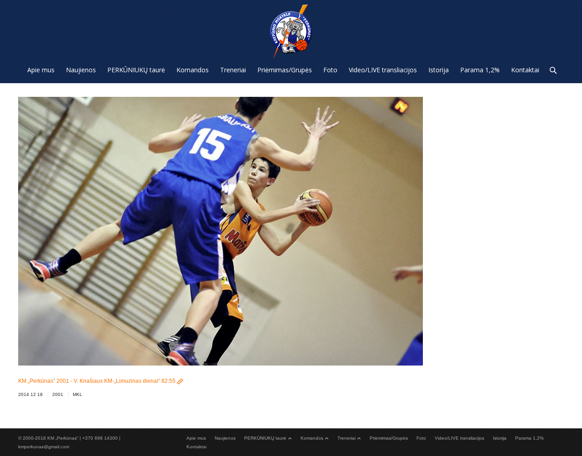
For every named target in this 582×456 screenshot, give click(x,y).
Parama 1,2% (529, 438)
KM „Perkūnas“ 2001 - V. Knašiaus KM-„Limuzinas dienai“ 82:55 (97, 381)
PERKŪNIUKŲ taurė (265, 438)
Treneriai (346, 438)
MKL (77, 394)
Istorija (500, 438)
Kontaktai (196, 446)
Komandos (312, 438)
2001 (57, 394)
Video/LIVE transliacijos (459, 438)
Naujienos (225, 438)
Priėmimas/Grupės (389, 438)
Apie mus (196, 438)
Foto (421, 438)
